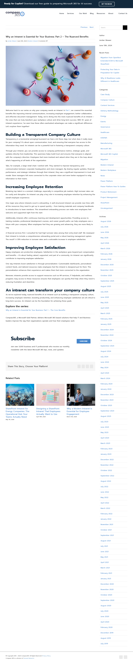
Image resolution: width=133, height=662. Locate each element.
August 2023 (106, 416)
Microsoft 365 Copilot (109, 154)
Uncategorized (107, 208)
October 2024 (106, 340)
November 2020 (107, 589)
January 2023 (106, 454)
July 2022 (104, 486)
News (103, 175)
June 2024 (105, 362)
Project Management (109, 197)
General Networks (29, 658)
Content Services (108, 105)
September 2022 (107, 476)
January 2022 (106, 519)
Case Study (105, 94)
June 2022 (105, 492)
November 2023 (107, 400)
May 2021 (104, 557)
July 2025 (104, 292)
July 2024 (104, 356)
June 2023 (105, 427)
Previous (84, 27)
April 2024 (105, 373)
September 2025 (107, 281)
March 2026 (105, 248)
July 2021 (104, 546)
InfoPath (104, 138)
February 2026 (106, 254)
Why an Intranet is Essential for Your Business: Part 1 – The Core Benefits (35, 310)
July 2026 (104, 227)
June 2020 (105, 616)
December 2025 (107, 264)
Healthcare (105, 132)
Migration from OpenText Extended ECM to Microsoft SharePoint (112, 60)
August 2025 (106, 286)
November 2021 (107, 524)
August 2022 (106, 481)
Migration (104, 159)
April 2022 (105, 503)
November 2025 (107, 270)
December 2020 (107, 584)
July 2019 (104, 643)
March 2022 (105, 508)
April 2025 (105, 308)
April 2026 (105, 243)
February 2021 (106, 573)
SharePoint (105, 203)
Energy (103, 116)
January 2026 (106, 259)
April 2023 (105, 438)
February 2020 (107, 627)
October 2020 (106, 595)
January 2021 (106, 578)
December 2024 (107, 329)
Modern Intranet (33, 41)
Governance (105, 127)
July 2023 (104, 421)
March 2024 (105, 378)
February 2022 (106, 513)
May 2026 (104, 237)
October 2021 (106, 530)
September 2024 (107, 346)
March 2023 (105, 443)
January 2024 (106, 389)
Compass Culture (108, 100)
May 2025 (104, 302)
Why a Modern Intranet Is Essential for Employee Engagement (79, 411)
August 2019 (106, 638)
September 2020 (107, 600)
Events (103, 121)
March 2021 (105, 568)
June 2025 (105, 297)
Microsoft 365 (106, 148)
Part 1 (68, 110)
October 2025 (106, 275)
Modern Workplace (108, 170)
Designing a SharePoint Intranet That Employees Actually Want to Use (48, 411)
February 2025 (106, 319)
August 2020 (106, 605)
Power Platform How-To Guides (113, 186)
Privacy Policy (46, 656)
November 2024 (107, 335)
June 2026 (105, 232)
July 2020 (104, 611)
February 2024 (106, 384)
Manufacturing (106, 143)
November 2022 (107, 465)
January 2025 (106, 324)
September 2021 (107, 535)
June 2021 (105, 551)
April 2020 (105, 622)
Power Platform (107, 181)
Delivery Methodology (109, 111)
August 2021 (106, 541)
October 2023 (106, 405)
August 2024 (106, 351)
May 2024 (104, 367)
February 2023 (106, 448)
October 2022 (106, 470)
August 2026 (106, 221)
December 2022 (107, 459)
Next (92, 27)
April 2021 (105, 562)
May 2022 (104, 497)
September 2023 (107, 411)
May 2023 (104, 432)
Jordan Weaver (12, 41)
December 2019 (107, 633)
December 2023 (107, 394)
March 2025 (105, 313)
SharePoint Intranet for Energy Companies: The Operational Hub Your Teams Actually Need (17, 412)
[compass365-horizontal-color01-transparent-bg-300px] (15, 11)
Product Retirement (108, 192)
